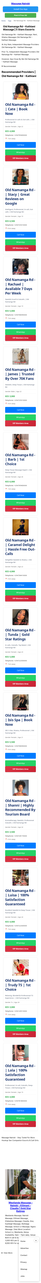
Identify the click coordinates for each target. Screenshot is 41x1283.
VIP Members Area (20, 158)
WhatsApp (20, 152)
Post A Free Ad (20, 15)
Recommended (9, 66)
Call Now (20, 145)
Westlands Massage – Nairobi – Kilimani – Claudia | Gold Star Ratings (21, 1206)
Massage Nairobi (20, 3)
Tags (9, 21)
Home (3, 21)
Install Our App (20, 9)
